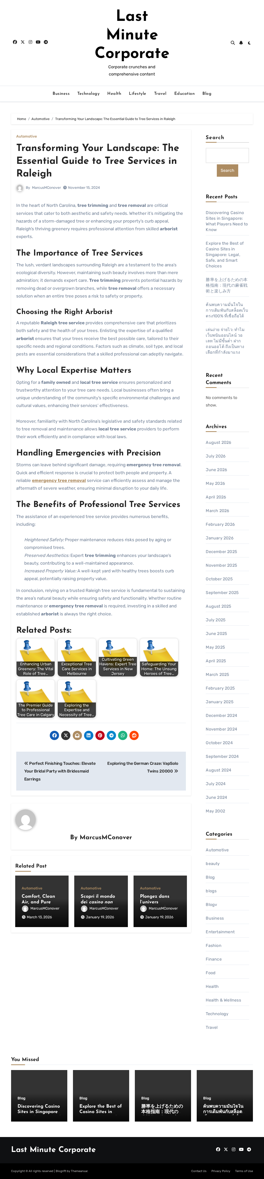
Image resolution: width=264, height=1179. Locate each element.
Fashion (213, 945)
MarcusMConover (46, 187)
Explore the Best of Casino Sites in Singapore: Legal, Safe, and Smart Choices (225, 254)
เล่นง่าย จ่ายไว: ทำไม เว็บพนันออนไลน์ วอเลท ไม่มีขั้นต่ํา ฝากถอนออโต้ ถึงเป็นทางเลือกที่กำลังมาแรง (225, 341)
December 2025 (221, 551)
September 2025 (222, 592)
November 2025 (221, 565)
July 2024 (216, 783)
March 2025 (217, 674)
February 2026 (220, 524)
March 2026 (217, 510)
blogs (211, 890)
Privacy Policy (220, 1171)
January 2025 (219, 701)
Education (184, 94)
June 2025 (216, 633)
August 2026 (218, 442)
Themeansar (79, 1171)
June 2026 (216, 469)
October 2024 (219, 742)
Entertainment (220, 931)
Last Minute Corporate (132, 35)
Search (215, 137)
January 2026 (219, 538)
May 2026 (215, 483)
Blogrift (61, 1171)
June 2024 (216, 797)
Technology (88, 94)
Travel (160, 94)
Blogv (211, 904)
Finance (213, 959)
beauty (213, 863)
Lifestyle (137, 94)
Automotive (26, 136)
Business (61, 94)
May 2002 (215, 811)
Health (114, 94)
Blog (206, 94)
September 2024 (222, 756)
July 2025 (216, 619)
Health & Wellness (223, 1000)
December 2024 (221, 715)
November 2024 (221, 729)
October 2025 (219, 578)
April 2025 (216, 660)
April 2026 (216, 497)
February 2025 (220, 688)
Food (211, 972)
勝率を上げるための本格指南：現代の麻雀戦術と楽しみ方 (227, 285)
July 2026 (216, 456)
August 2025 (218, 606)
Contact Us (199, 1171)
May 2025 (215, 647)
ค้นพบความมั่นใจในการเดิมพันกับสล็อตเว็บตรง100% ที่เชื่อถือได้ (227, 310)
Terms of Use (244, 1171)
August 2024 (218, 770)
